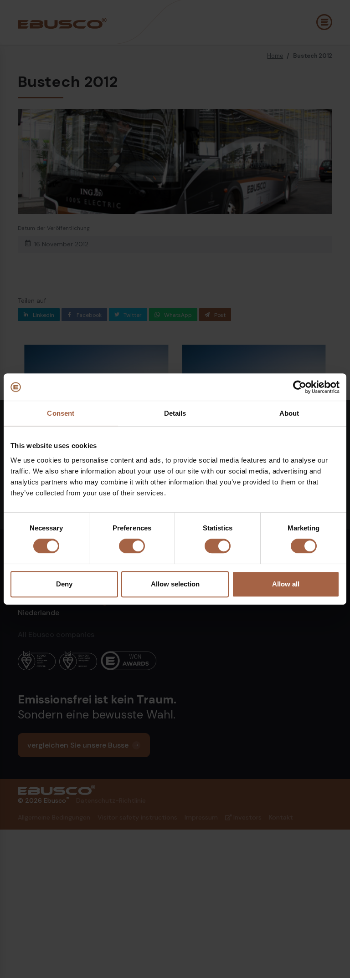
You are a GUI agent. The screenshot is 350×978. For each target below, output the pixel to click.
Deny (64, 584)
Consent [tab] (60, 413)
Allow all (285, 584)
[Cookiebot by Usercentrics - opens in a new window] (300, 387)
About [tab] (289, 413)
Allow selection (175, 584)
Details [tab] (175, 413)
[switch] (132, 546)
